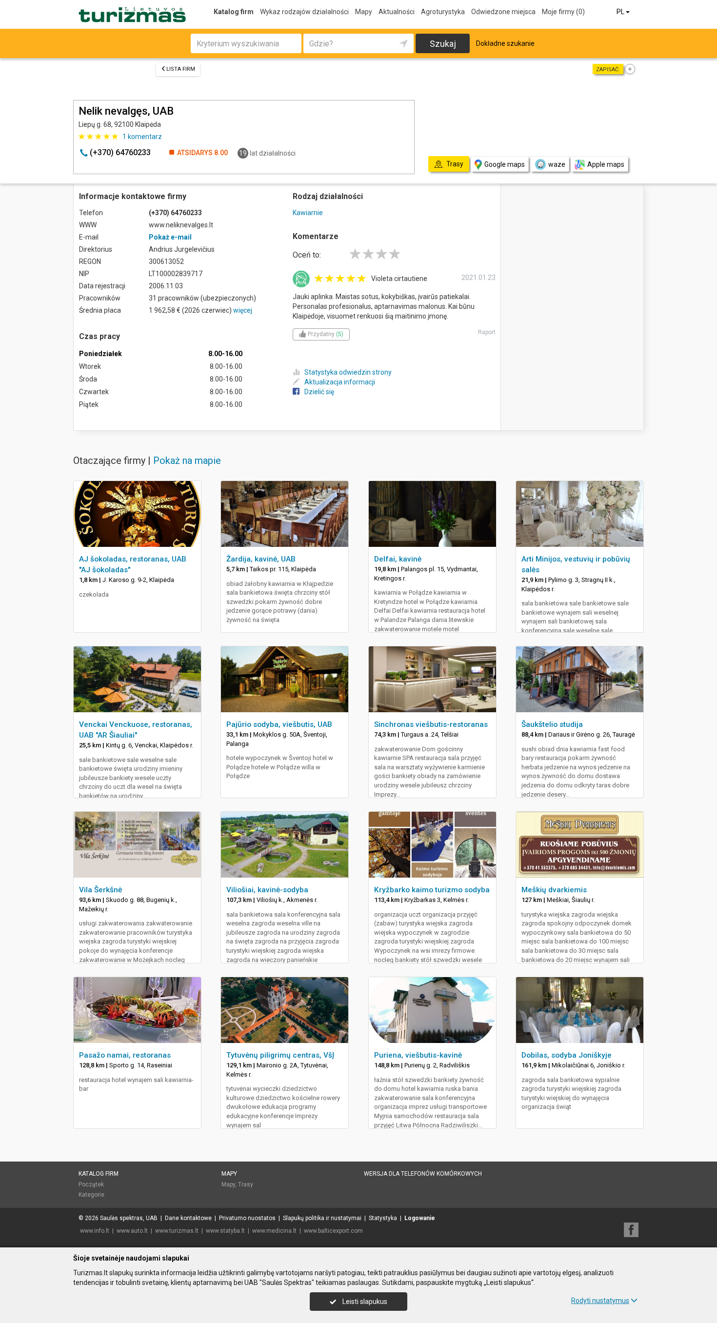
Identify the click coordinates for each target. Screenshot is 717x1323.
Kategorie (91, 1194)
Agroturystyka (443, 12)
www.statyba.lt (225, 1230)
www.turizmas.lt (177, 1230)
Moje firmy (563, 12)
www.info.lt (94, 1230)
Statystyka (383, 1218)
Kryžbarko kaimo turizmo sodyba (432, 889)
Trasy (245, 1184)
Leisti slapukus (364, 1301)
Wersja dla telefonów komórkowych (423, 1173)
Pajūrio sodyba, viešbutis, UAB (279, 724)
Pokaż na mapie (187, 460)
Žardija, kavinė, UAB (261, 559)
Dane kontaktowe (188, 1218)
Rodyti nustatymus (600, 1300)
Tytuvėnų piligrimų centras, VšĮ (280, 1055)
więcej (242, 310)
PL (621, 12)
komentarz (142, 136)
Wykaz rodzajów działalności (304, 12)
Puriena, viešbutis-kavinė (418, 1055)
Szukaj (443, 44)
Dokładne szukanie (505, 43)
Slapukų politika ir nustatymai (322, 1218)
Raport (487, 332)
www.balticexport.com (333, 1230)
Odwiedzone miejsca (503, 12)
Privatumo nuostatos (247, 1218)
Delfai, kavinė (397, 559)
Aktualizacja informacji (339, 382)
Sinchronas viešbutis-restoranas (431, 724)
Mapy (363, 12)
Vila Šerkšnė (100, 889)
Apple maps (605, 164)
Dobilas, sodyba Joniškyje (566, 1055)
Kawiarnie (308, 213)
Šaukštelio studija (552, 724)
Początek (91, 1184)
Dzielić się (319, 392)
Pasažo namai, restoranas (125, 1055)
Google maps (504, 164)
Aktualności (396, 12)
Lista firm (180, 69)
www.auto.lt (132, 1230)
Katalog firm (234, 12)
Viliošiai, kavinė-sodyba (267, 889)
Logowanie (419, 1218)
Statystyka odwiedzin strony (348, 372)
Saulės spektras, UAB (129, 1218)
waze (556, 164)
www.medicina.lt (274, 1230)
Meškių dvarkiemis (554, 889)
